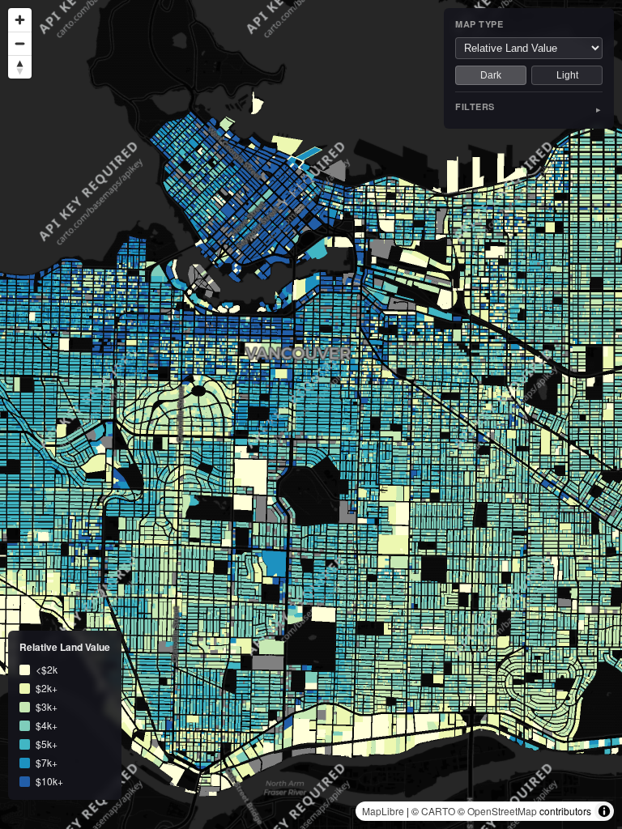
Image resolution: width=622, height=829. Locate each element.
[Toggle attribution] (604, 811)
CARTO (438, 811)
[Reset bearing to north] (20, 67)
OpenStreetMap (502, 811)
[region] (311, 414)
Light (567, 75)
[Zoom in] (20, 20)
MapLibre (383, 811)
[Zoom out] (20, 43)
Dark (490, 75)
